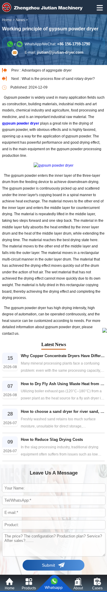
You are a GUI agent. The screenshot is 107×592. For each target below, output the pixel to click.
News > (22, 20)
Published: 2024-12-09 (29, 87)
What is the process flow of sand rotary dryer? (58, 79)
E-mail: (54, 52)
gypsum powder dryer (20, 123)
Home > (9, 20)
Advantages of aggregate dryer (47, 70)
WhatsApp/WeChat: (57, 44)
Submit (48, 565)
